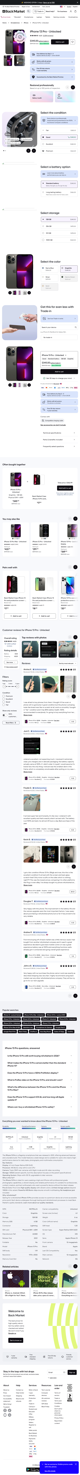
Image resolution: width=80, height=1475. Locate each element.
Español (75, 6)
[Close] (77, 2)
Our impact (7, 1396)
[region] (52, 97)
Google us (12, 1333)
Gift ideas (45, 1404)
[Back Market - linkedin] (9, 1415)
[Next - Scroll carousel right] (73, 87)
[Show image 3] (24, 293)
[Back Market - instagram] (5, 1410)
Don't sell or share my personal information (58, 1412)
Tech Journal (46, 1390)
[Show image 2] (5, 150)
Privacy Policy (58, 1418)
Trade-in (31, 1404)
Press (5, 1393)
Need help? (50, 11)
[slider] (4, 686)
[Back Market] (13, 11)
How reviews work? (12, 667)
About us (6, 1390)
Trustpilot (6, 1407)
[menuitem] (28, 17)
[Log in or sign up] (71, 11)
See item (56, 720)
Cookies (57, 1406)
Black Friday (45, 1407)
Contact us (19, 1390)
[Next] (29, 292)
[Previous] (10, 292)
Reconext (56, 383)
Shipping (19, 1396)
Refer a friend (33, 1390)
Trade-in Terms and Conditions (58, 1400)
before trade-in (44, 41)
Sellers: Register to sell (32, 1424)
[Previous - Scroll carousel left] (67, 87)
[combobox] (59, 327)
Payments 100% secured (32, 1441)
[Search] (28, 11)
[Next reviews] (75, 996)
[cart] (75, 11)
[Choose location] (63, 6)
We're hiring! (7, 1404)
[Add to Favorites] (72, 41)
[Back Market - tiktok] (9, 1410)
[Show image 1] (3, 150)
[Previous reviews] (70, 996)
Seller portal (33, 1430)
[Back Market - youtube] (5, 1415)
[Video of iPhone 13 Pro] (19, 60)
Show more (28, 715)
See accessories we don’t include (53, 425)
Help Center (20, 1393)
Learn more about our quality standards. (38, 1203)
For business (62, 11)
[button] (20, 37)
